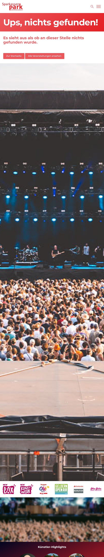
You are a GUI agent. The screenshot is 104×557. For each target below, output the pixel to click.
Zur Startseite (14, 56)
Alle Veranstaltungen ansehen (44, 56)
